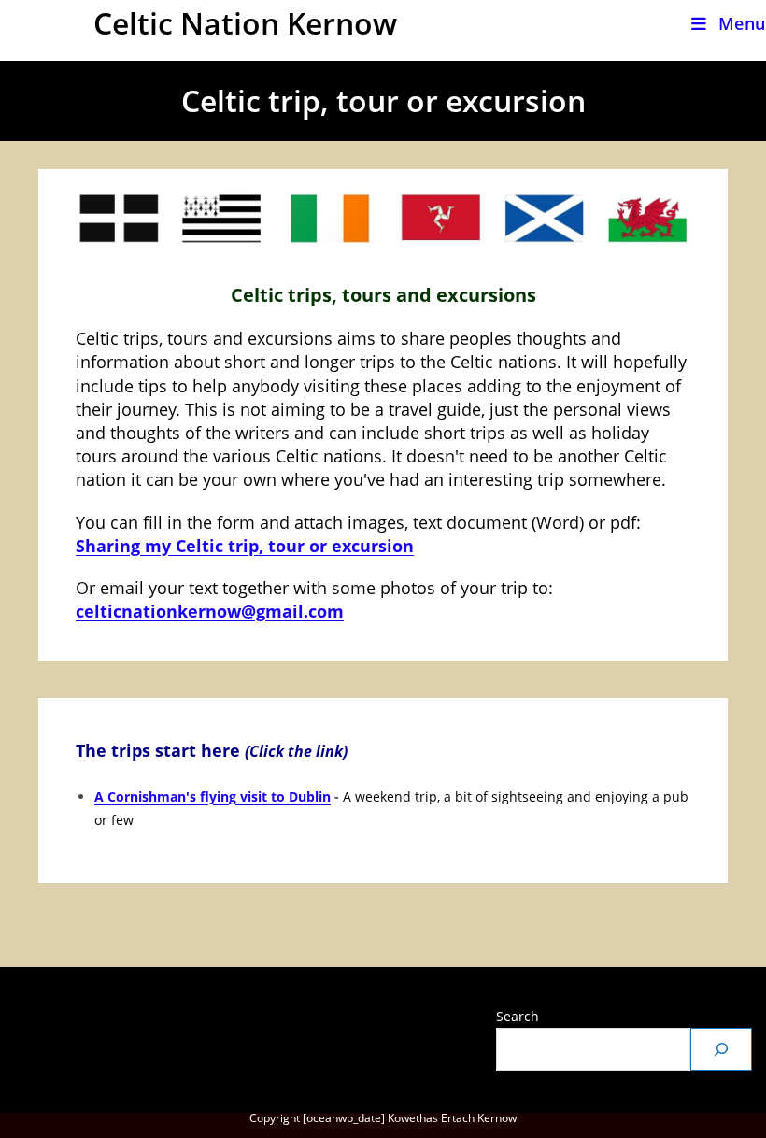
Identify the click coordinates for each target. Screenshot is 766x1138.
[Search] (721, 1049)
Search (517, 1016)
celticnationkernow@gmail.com (210, 611)
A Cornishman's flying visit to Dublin (212, 796)
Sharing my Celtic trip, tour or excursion (245, 545)
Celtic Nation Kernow (245, 23)
